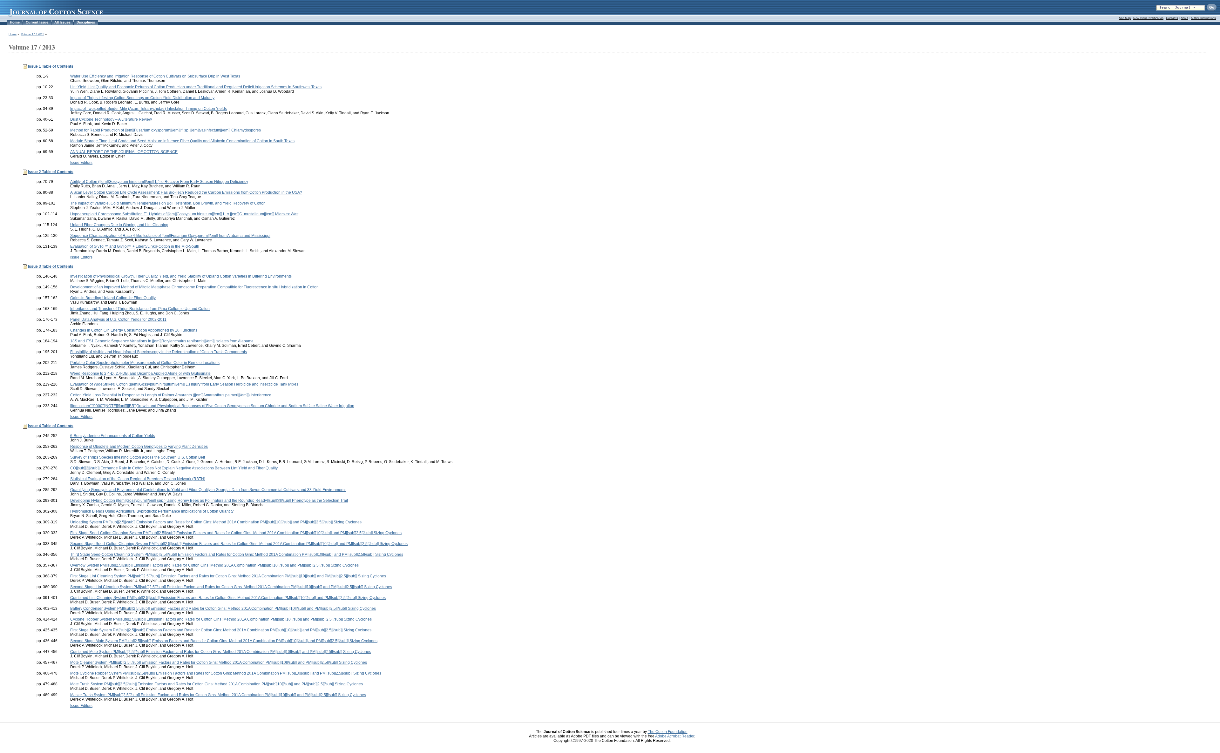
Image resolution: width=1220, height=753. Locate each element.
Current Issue (37, 22)
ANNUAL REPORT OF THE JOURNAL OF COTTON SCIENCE (124, 152)
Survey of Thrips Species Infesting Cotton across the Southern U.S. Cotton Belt (137, 457)
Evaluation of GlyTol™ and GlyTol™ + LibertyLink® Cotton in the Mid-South (134, 246)
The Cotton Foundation (668, 731)
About (1184, 18)
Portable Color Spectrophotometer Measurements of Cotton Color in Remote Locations (145, 362)
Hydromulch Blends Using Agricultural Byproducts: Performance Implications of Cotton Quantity (152, 511)
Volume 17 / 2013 (32, 34)
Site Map (1125, 18)
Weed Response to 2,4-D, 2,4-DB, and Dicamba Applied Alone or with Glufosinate (140, 373)
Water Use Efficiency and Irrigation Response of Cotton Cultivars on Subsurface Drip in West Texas (155, 76)
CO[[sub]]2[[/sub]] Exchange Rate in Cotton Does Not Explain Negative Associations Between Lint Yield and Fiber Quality (174, 468)
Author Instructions (1203, 18)
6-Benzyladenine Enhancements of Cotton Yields (112, 436)
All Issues (62, 22)
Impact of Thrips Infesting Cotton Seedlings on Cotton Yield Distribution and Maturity (142, 98)
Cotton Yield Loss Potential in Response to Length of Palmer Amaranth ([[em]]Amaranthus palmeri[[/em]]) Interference (170, 395)
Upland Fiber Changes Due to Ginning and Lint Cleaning (119, 225)
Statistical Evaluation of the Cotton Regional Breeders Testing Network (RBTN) (137, 479)
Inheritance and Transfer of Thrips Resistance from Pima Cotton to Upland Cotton (140, 308)
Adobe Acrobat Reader (674, 736)
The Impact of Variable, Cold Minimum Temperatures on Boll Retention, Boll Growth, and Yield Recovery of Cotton (168, 203)
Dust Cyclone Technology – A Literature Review (111, 119)
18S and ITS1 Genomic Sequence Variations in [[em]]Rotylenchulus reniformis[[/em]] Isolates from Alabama (162, 341)
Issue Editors (81, 162)
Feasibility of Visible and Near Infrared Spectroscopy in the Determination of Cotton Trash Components (158, 352)
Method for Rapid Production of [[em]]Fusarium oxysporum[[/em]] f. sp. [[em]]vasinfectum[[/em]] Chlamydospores (165, 130)
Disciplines (86, 22)
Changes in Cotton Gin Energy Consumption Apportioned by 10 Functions (133, 330)
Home (15, 22)
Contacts (1172, 18)
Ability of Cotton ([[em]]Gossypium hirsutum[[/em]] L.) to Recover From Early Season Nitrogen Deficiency (159, 181)
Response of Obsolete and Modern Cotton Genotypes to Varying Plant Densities (139, 446)
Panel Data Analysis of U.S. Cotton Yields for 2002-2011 (118, 319)
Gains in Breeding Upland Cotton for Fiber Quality (113, 298)
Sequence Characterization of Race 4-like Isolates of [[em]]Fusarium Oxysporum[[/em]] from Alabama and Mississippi (170, 235)
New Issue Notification (1148, 18)
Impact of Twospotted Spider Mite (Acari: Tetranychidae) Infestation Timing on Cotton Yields (148, 108)
